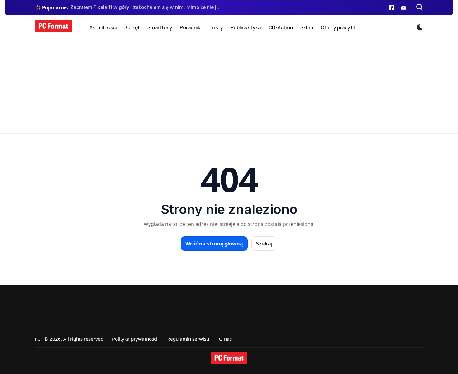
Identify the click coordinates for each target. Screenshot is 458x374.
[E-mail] (403, 7)
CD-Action (280, 27)
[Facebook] (391, 7)
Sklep (306, 27)
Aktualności (103, 27)
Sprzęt (132, 27)
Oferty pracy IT (338, 27)
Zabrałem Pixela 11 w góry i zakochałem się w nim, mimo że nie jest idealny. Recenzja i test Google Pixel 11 (146, 7)
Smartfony (159, 27)
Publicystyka (246, 27)
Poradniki (191, 27)
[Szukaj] (419, 7)
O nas (225, 339)
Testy (216, 27)
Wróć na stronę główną (214, 243)
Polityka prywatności (134, 339)
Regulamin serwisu (188, 339)
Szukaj (264, 243)
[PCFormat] (229, 358)
